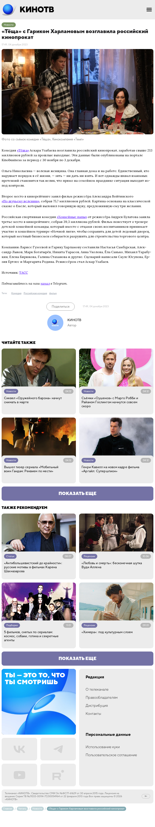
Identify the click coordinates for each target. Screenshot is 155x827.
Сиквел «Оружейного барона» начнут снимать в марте (33, 400)
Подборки (12, 625)
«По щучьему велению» (20, 201)
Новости (9, 24)
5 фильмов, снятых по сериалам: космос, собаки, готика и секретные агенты (31, 636)
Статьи (10, 556)
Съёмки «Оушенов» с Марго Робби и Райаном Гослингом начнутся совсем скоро (110, 402)
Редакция (95, 677)
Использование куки (103, 747)
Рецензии (89, 556)
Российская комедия (35, 293)
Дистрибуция (97, 706)
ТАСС (23, 272)
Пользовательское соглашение (111, 755)
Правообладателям (102, 698)
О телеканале (97, 689)
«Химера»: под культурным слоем (107, 632)
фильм (53, 293)
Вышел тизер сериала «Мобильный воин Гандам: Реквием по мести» (31, 469)
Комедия (16, 293)
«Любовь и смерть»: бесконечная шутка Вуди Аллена (112, 565)
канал (45, 283)
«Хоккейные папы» (72, 217)
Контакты (93, 714)
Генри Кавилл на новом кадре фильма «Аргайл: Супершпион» (110, 469)
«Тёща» (23, 150)
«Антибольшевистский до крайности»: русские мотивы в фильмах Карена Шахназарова (33, 567)
